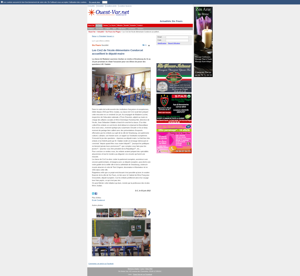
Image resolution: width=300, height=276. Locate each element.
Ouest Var (91, 25)
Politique (91, 28)
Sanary (105, 25)
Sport (114, 28)
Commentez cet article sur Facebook (101, 264)
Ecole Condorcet (98, 200)
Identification (162, 43)
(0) (146, 45)
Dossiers (140, 28)
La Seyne (112, 25)
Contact (140, 25)
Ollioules (120, 25)
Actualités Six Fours (171, 21)
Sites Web (148, 269)
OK (104, 2)
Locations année (111, 6)
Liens (142, 269)
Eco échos (99, 28)
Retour (94, 36)
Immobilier (100, 6)
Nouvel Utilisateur (174, 43)
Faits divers (122, 28)
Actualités (92, 6)
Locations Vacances (125, 6)
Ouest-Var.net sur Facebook (142, 274)
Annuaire (133, 25)
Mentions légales (133, 269)
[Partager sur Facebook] (96, 193)
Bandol (126, 25)
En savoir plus (94, 2)
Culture (107, 28)
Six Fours (99, 25)
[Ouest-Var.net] (108, 12)
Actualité (100, 32)
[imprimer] (149, 45)
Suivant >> (110, 36)
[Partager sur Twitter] (93, 193)
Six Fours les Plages (113, 32)
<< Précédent (101, 36)
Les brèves (131, 28)
